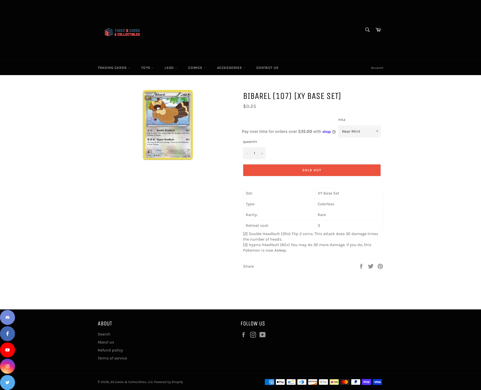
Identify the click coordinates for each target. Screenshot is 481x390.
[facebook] (7, 333)
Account (377, 68)
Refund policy (110, 350)
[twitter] (7, 382)
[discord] (7, 317)
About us (106, 342)
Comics (195, 68)
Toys (146, 68)
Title (341, 120)
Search (104, 334)
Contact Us (267, 68)
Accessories (230, 68)
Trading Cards (113, 68)
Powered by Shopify (168, 382)
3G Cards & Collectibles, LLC (131, 382)
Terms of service (112, 358)
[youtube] (7, 349)
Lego (170, 68)
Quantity (250, 142)
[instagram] (7, 366)
